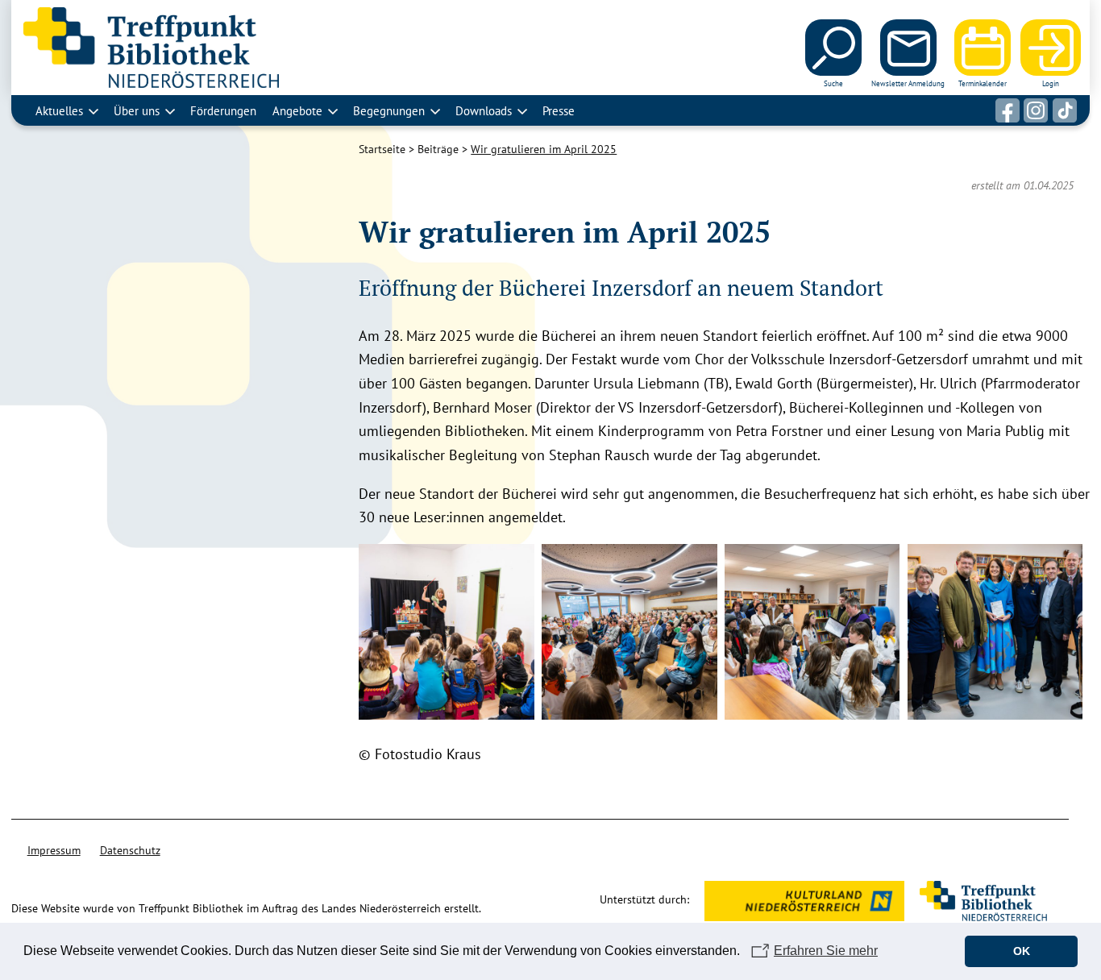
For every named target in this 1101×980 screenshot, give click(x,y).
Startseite (382, 149)
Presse (558, 110)
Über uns (137, 110)
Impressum (54, 850)
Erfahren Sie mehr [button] (826, 950)
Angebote (297, 110)
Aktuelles (59, 110)
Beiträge (438, 149)
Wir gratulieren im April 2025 (544, 149)
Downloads (483, 110)
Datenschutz (130, 850)
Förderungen (223, 110)
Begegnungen (389, 110)
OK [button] (1021, 951)
